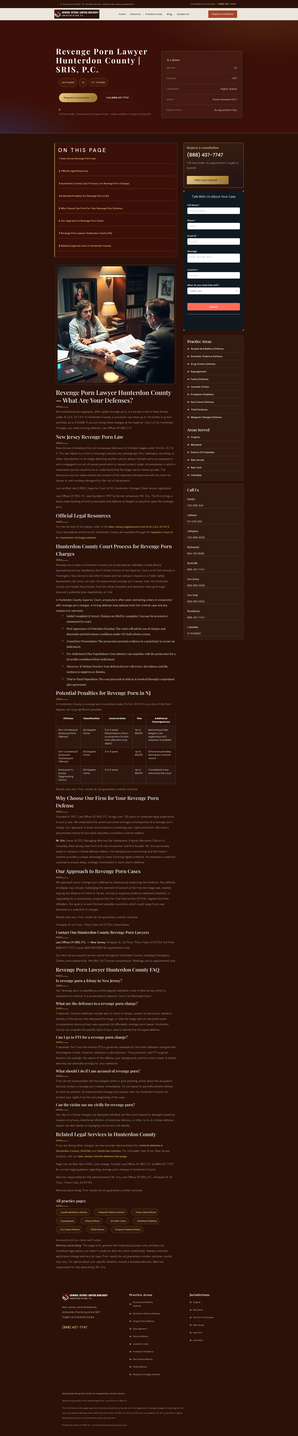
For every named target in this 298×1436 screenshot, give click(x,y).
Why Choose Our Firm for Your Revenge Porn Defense (91, 208)
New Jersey (193, 579)
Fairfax (191, 499)
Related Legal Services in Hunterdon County (86, 245)
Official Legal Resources (74, 171)
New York (192, 595)
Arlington (192, 531)
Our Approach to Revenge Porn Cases (82, 220)
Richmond (193, 547)
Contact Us (183, 14)
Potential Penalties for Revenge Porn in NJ (85, 196)
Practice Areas (153, 14)
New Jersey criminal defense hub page (102, 1156)
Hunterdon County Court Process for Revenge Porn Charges (95, 183)
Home (122, 14)
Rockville (192, 563)
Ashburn (192, 515)
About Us (135, 14)
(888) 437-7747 (227, 3)
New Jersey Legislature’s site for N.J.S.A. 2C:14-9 (139, 527)
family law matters (109, 1151)
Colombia (192, 627)
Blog (169, 14)
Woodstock (193, 611)
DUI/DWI (86, 1151)
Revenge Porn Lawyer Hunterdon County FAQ (86, 233)
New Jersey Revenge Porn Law (78, 158)
